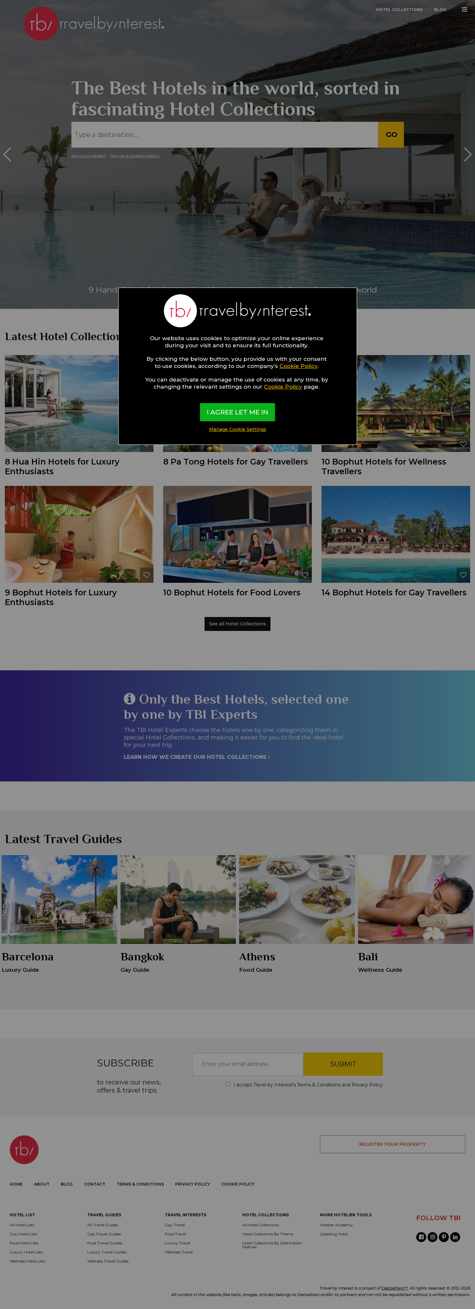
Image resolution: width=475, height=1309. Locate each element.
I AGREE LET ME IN (237, 412)
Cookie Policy (298, 366)
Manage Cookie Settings (237, 429)
